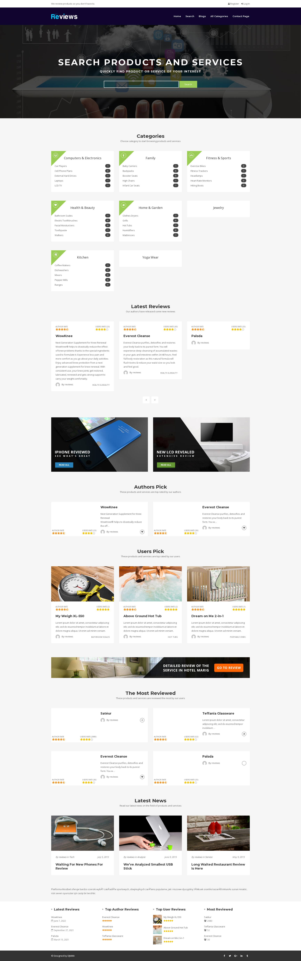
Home (177, 16)
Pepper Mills (81, 279)
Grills (149, 220)
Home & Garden (151, 208)
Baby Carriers (149, 166)
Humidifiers (149, 230)
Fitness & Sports (218, 158)
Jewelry (218, 208)
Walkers (81, 235)
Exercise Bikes (217, 166)
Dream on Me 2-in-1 (174, 938)
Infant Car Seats (149, 185)
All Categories (219, 16)
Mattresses (149, 235)
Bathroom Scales (81, 215)
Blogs (202, 16)
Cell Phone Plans (81, 170)
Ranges (81, 284)
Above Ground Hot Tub (176, 927)
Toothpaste (81, 230)
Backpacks (149, 170)
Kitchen (82, 257)
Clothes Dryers (149, 215)
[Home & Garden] (244, 733)
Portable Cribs (237, 636)
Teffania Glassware (112, 935)
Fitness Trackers (217, 170)
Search (190, 16)
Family (150, 158)
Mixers (81, 275)
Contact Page (241, 16)
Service (208, 857)
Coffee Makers (81, 265)
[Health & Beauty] (142, 531)
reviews (69, 384)
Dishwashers (81, 270)
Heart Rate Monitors (217, 180)
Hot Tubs (149, 225)
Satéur (207, 917)
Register (235, 3)
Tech (71, 857)
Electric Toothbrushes (81, 220)
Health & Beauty (82, 208)
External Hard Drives (81, 175)
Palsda (55, 935)
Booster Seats (149, 175)
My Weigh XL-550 (172, 917)
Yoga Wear (150, 257)
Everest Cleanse (59, 926)
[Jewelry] (142, 720)
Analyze (141, 857)
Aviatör (243, 889)
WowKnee (56, 917)
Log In (246, 3)
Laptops (81, 180)
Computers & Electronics (82, 158)
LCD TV (81, 185)
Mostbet (66, 889)
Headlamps (217, 175)
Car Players (81, 166)
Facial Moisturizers (81, 225)
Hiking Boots (217, 185)
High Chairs (149, 180)
